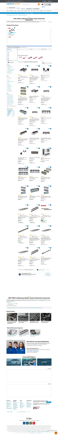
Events (7, 402)
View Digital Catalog (9, 408)
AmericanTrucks (27, 420)
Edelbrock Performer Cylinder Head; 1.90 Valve (33, 178)
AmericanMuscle (21, 420)
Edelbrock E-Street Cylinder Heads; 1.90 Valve (46, 118)
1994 (8, 303)
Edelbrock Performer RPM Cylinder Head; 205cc (34, 158)
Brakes (16, 10)
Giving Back (21, 403)
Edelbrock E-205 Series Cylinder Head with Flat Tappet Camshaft (34, 138)
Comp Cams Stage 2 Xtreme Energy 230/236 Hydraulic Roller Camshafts (23, 217)
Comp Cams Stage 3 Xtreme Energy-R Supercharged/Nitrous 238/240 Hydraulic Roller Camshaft (34, 238)
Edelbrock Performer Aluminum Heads (45, 159)
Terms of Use (15, 409)
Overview (21, 401)
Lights (38, 10)
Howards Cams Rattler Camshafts (46, 216)
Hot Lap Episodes (8, 403)
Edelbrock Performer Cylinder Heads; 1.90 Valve (22, 178)
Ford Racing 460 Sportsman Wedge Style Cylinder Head (34, 197)
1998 (14, 303)
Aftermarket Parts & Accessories (11, 307)
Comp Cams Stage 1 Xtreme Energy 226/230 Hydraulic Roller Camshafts (34, 260)
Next (47, 269)
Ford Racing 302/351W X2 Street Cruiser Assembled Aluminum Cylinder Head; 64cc (23, 119)
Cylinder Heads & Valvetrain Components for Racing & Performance (33, 307)
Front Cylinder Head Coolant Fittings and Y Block (22, 158)
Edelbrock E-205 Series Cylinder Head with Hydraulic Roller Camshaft (34, 97)
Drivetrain (19, 10)
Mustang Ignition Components (47, 300)
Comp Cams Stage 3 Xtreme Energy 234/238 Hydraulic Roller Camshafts (34, 217)
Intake (32, 10)
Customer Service (15, 405)
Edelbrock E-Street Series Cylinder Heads (23, 78)
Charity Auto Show (22, 405)
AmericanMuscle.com (13, 3)
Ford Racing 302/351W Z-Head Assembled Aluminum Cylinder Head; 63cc (45, 178)
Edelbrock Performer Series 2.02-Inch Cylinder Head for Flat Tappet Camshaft (46, 139)
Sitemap (29, 431)
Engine (22, 10)
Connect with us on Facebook (34, 408)
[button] (43, 7)
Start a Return (15, 403)
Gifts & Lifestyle (11, 10)
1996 (11, 303)
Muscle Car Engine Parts (20, 307)
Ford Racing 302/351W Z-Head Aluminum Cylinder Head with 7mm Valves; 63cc (46, 197)
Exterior (29, 10)
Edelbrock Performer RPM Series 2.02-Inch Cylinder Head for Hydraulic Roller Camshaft (46, 99)
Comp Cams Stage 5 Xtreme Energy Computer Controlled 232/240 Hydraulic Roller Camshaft (46, 259)
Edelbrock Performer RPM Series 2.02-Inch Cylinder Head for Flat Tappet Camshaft (23, 140)
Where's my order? (15, 402)
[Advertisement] (29, 376)
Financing (7, 405)
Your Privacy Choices (40, 431)
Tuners (45, 10)
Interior (35, 10)
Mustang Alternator (37, 300)
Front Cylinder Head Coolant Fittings (45, 76)
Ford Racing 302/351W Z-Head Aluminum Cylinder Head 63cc (22, 197)
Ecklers (38, 420)
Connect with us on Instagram (38, 408)
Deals (7, 10)
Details (23, 1)
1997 (13, 303)
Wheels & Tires (49, 10)
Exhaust (25, 10)
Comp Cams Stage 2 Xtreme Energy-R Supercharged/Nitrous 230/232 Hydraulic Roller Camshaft (46, 238)
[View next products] (51, 35)
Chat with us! (15, 406)
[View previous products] (7, 35)
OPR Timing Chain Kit (11, 35)
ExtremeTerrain (33, 420)
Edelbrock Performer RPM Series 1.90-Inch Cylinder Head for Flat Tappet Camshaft (34, 120)
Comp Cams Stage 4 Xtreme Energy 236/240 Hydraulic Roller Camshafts (23, 260)
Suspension (41, 10)
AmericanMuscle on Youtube (36, 408)
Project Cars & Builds (9, 401)
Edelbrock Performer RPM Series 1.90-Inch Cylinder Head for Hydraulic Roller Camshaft (34, 78)
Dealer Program (22, 406)
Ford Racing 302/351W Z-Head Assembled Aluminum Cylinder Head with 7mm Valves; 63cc (22, 99)
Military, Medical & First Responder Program (15, 408)
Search (39, 4)
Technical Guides (8, 406)
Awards (21, 402)
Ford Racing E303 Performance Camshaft (22, 238)
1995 (10, 303)
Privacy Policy (44, 403)
